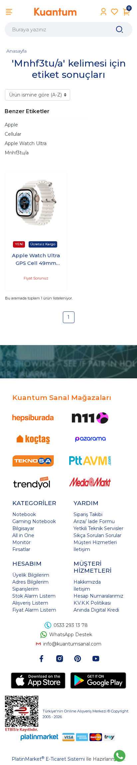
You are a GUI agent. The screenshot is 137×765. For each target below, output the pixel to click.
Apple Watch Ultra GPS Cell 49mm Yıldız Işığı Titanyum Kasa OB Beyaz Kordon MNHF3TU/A (36, 259)
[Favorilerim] (114, 12)
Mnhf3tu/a (17, 153)
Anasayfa (16, 51)
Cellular (13, 134)
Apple (11, 125)
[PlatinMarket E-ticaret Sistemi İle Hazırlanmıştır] (40, 736)
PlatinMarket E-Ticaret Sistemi (48, 759)
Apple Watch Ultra (26, 143)
